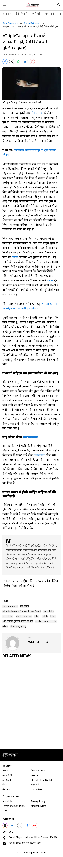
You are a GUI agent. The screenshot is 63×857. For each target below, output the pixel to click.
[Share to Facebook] (5, 61)
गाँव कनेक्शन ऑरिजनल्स (41, 780)
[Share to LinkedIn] (25, 61)
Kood (5, 810)
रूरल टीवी (35, 784)
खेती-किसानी (21, 14)
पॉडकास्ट (35, 775)
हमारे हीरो (36, 14)
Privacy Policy (38, 801)
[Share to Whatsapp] (18, 61)
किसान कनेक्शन (38, 770)
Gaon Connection (10, 23)
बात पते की (50, 14)
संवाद (4, 784)
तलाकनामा (39, 455)
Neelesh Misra (38, 806)
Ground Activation (31, 23)
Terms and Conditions (14, 806)
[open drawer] (4, 5)
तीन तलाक (37, 113)
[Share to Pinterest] (32, 61)
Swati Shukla (9, 54)
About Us (7, 801)
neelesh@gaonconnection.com (25, 843)
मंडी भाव (6, 789)
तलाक (15, 257)
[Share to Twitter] (11, 61)
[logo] (32, 5)
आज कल (7, 14)
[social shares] (5, 825)
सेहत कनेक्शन (37, 789)
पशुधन (5, 770)
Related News (16, 656)
